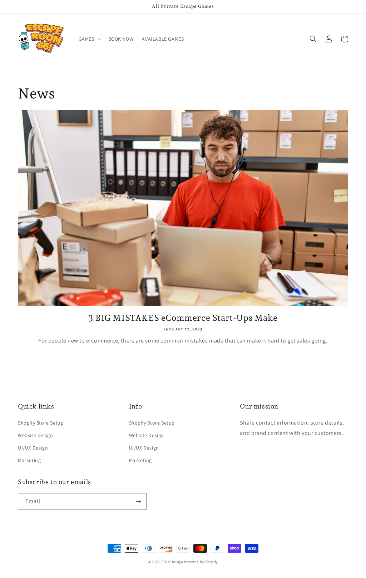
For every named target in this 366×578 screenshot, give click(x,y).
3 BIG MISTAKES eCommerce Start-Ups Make (183, 318)
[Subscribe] (138, 501)
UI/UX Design (33, 448)
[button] (89, 38)
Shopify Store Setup (41, 423)
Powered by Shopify (201, 561)
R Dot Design (172, 561)
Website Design (35, 435)
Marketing (29, 460)
